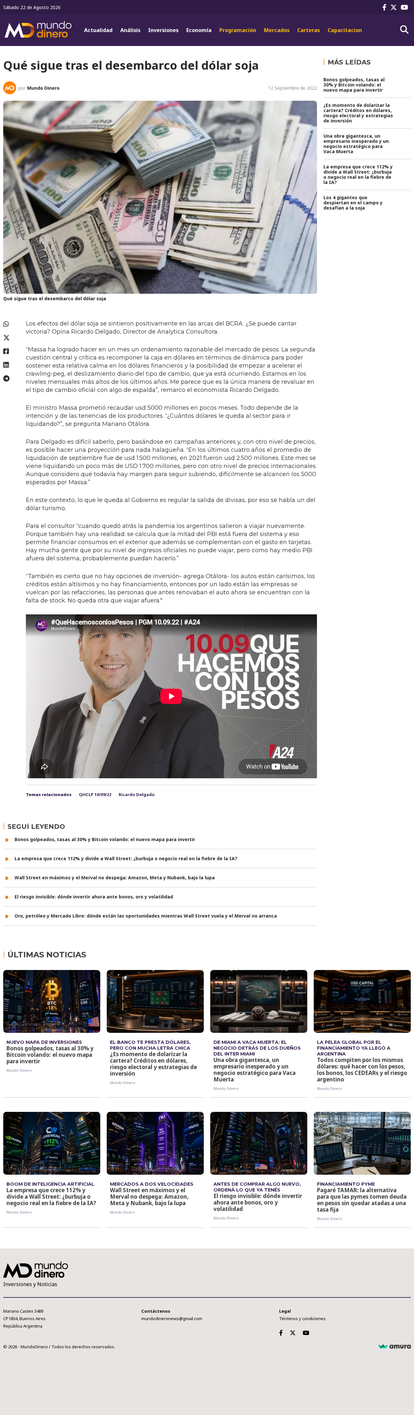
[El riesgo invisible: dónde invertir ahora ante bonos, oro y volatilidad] (258, 1143)
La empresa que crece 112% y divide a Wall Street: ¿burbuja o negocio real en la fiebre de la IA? (126, 858)
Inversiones (163, 30)
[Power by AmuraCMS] (394, 1346)
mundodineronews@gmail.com (171, 1318)
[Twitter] (394, 7)
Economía (199, 30)
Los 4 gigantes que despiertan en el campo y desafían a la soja (353, 202)
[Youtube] (406, 7)
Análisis (130, 30)
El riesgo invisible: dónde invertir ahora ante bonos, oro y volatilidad (94, 897)
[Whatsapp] (11, 324)
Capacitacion (345, 30)
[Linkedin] (11, 364)
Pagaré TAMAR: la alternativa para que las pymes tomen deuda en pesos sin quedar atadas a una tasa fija (362, 1199)
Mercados (276, 30)
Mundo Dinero (43, 88)
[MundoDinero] (38, 30)
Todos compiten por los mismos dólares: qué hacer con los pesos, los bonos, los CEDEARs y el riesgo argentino (362, 1069)
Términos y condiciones (302, 1318)
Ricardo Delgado (137, 794)
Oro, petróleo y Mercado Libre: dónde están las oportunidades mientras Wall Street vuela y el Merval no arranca (146, 916)
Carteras (308, 30)
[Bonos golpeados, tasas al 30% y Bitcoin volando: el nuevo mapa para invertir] (51, 1001)
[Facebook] (385, 7)
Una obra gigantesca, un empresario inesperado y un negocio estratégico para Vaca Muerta (356, 143)
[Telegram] (11, 378)
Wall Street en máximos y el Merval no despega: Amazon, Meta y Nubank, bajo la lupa (115, 877)
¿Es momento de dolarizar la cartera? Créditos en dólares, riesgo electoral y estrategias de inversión (358, 113)
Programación (237, 30)
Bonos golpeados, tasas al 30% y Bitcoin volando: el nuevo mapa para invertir (105, 839)
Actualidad (98, 30)
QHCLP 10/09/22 (95, 794)
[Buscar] (404, 30)
